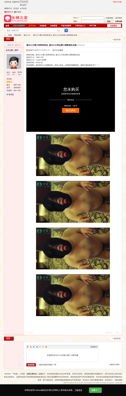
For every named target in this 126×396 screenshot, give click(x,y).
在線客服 (53, 25)
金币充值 (32, 25)
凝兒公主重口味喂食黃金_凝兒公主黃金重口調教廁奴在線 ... (56, 35)
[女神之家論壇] (16, 18)
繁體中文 (8, 8)
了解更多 (78, 390)
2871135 (17, 84)
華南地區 (17, 35)
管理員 (9, 79)
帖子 (59, 30)
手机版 (15, 373)
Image (34, 346)
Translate (24, 1)
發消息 (11, 94)
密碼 (75, 21)
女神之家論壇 (5, 35)
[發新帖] (9, 39)
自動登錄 (109, 18)
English (23, 5)
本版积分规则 (114, 364)
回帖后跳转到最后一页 (47, 364)
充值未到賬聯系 (19, 25)
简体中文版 (117, 1)
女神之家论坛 (31, 373)
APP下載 (92, 25)
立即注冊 (118, 21)
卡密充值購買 (66, 25)
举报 (117, 332)
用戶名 (75, 18)
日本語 (16, 8)
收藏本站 (15, 1)
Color (31, 346)
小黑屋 (22, 373)
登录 (68, 355)
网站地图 (118, 380)
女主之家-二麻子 (12, 50)
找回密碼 (118, 18)
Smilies (46, 346)
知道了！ (95, 390)
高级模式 (93, 346)
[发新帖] (9, 339)
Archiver (8, 373)
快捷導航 (113, 25)
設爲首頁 (7, 1)
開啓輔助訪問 (111, 2)
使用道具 (108, 332)
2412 (8, 72)
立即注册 (74, 355)
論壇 (7, 25)
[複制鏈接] (81, 45)
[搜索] (65, 30)
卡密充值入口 (80, 25)
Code (43, 346)
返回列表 (117, 39)
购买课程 (71, 110)
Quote (40, 346)
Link (37, 346)
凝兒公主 (27, 35)
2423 (14, 72)
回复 (31, 332)
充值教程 (42, 25)
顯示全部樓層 (58, 50)
